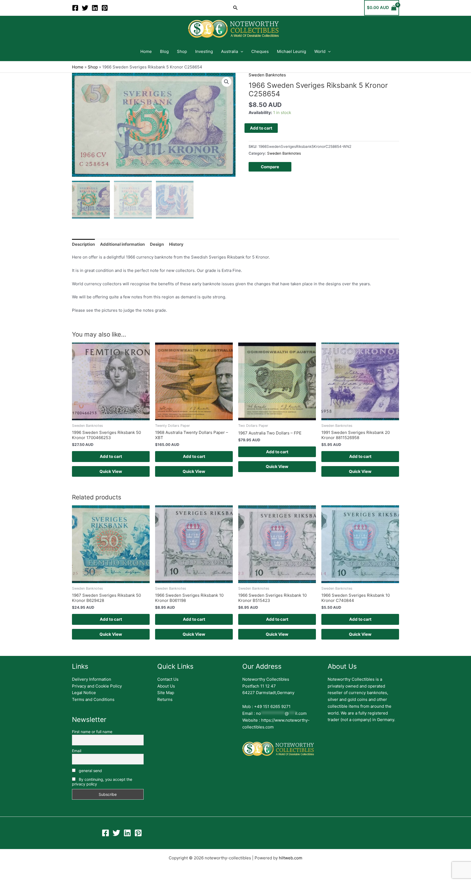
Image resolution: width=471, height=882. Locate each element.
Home (146, 51)
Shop (182, 51)
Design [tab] (157, 244)
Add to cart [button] (111, 456)
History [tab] (176, 244)
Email (76, 750)
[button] (235, 7)
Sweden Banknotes (267, 74)
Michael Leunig (291, 51)
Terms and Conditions (93, 699)
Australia (229, 51)
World (319, 51)
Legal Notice (84, 692)
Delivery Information (91, 679)
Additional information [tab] (122, 244)
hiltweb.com (290, 857)
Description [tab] (83, 244)
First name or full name (92, 731)
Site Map (165, 692)
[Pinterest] (104, 8)
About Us (166, 686)
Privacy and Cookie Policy (97, 686)
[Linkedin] (95, 8)
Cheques (260, 51)
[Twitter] (85, 8)
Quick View (110, 471)
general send (90, 770)
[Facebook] (75, 8)
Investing (204, 51)
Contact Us (168, 679)
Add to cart (261, 128)
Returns (165, 699)
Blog (164, 51)
